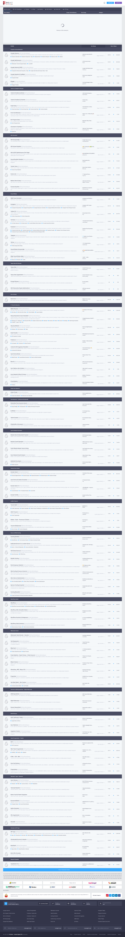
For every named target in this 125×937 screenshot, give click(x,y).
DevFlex (84, 342)
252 (61, 878)
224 (8, 878)
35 (44, 873)
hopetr (83, 708)
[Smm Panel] (92, 883)
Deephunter (84, 363)
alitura (83, 684)
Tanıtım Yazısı (14, 166)
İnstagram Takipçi (101, 910)
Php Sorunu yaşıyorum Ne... (88, 742)
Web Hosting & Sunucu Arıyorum (19, 571)
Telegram (13, 235)
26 (32, 873)
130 (70, 875)
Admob (61, 56)
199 (80, 876)
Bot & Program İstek (16, 123)
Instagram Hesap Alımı (27, 207)
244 (46, 878)
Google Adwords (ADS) (16, 67)
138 (85, 875)
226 (12, 878)
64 (85, 873)
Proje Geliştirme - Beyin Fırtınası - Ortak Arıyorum (23, 655)
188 (59, 876)
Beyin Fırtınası (26, 651)
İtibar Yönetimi (28, 343)
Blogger (13, 81)
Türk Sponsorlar (22, 406)
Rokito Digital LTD (18, 934)
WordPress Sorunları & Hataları (18, 606)
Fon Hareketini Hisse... (87, 417)
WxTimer (84, 258)
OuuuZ (83, 283)
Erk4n (83, 496)
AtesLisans (84, 383)
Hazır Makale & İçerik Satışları (18, 455)
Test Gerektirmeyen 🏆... (87, 347)
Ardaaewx (84, 199)
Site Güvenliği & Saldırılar (17, 581)
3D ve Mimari (66, 508)
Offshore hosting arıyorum (87, 572)
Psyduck (84, 619)
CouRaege (84, 847)
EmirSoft (84, 206)
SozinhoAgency (85, 129)
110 (35, 875)
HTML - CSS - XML (15, 756)
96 (10, 875)
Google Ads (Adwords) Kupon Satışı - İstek (39, 70)
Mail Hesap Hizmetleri (73, 320)
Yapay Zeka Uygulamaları (17, 274)
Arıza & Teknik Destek (24, 804)
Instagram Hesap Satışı (16, 207)
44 (57, 873)
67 (89, 873)
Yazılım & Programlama (31, 910)
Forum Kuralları (102, 934)
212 (104, 876)
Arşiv (71, 934)
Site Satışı (14, 312)
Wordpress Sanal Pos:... (87, 603)
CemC (83, 789)
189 (61, 876)
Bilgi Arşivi (13, 648)
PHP (12, 742)
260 (77, 878)
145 (98, 875)
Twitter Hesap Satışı (16, 216)
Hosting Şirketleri (15, 536)
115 (44, 875)
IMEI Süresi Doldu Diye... (87, 694)
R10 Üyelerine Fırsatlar (16, 336)
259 (75, 878)
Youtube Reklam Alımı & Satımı (35, 223)
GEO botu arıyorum (86, 288)
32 (40, 873)
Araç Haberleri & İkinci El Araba (18, 374)
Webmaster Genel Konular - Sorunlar (20, 635)
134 (78, 875)
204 (89, 876)
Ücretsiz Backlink (15, 186)
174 (33, 876)
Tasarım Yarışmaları (25, 508)
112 (38, 875)
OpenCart (14, 131)
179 (42, 876)
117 (47, 875)
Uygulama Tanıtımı (15, 731)
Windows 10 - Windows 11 (17, 320)
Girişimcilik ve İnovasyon (17, 424)
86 (115, 873)
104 (24, 875)
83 (111, 873)
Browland (84, 412)
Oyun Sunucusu (15, 554)
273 (102, 878)
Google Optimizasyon (16, 60)
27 (33, 873)
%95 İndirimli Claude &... (87, 93)
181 (46, 876)
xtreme (83, 594)
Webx (83, 796)
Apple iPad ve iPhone (16, 720)
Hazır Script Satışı (30, 918)
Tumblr (23, 259)
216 (112, 876)
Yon (83, 356)
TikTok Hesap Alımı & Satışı (17, 245)
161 (10, 876)
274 (103, 878)
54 (71, 873)
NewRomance (85, 349)
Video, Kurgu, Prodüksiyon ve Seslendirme (39, 508)
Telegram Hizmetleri (102, 913)
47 (61, 873)
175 (35, 876)
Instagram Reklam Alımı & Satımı (54, 207)
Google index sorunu (86, 139)
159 (6, 876)
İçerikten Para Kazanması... (87, 228)
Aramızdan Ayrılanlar (62, 835)
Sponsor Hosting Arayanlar (17, 585)
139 (87, 875)
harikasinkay (84, 269)
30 (37, 873)
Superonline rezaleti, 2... (87, 707)
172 (30, 876)
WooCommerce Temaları (17, 626)
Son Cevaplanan (18, 9)
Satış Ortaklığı (14, 406)
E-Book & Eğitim (31, 312)
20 (24, 873)
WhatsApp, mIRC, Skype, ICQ (18, 669)
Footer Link (13, 174)
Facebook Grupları (50, 230)
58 (76, 873)
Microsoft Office (27, 320)
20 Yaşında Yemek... (86, 479)
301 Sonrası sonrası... (86, 61)
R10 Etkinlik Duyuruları (47, 835)
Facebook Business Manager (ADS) (37, 231)
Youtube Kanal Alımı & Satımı (48, 223)
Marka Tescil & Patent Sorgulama (19, 794)
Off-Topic (66, 9)
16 (18, 873)
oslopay (84, 319)
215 (110, 876)
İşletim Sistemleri (15, 808)
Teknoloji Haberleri (15, 787)
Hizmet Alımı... (85, 99)
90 (121, 873)
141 (91, 875)
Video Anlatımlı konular (16, 651)
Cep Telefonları (14, 725)
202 (85, 876)
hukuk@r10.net (87, 928)
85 (114, 873)
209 (99, 876)
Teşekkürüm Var (15, 863)
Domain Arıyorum (44, 475)
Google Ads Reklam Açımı (87, 68)
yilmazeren (84, 154)
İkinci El (12, 361)
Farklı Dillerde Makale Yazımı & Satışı (20, 448)
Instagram (13, 204)
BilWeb (83, 122)
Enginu (83, 55)
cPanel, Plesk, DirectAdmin (29, 581)
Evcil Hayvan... (85, 519)
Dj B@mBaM (84, 841)
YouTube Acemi (24, 223)
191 (65, 876)
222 (4, 878)
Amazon (13, 384)
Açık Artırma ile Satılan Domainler (19, 479)
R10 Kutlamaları (38, 835)
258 (73, 878)
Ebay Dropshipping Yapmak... (88, 382)
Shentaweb (84, 94)
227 (13, 878)
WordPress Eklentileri (40, 606)
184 (52, 876)
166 (19, 876)
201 (84, 876)
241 (40, 878)
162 (11, 876)
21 (25, 873)
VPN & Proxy (22, 554)
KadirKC (84, 369)
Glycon (83, 229)
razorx (83, 474)
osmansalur (84, 702)
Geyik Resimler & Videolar (24, 848)
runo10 (83, 587)
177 (39, 876)
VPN (22, 322)
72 (96, 873)
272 (100, 878)
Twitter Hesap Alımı (26, 216)
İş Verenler (20, 343)
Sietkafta (84, 514)
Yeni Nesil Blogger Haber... (87, 82)
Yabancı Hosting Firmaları (35, 540)
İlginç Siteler (14, 848)
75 (100, 873)
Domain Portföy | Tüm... (87, 495)
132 (74, 875)
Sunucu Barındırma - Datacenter (31, 547)
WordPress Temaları (30, 606)
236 (31, 878)
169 (25, 876)
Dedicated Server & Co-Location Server (20, 543)
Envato (60, 320)
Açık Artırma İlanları (15, 354)
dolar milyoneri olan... (86, 832)
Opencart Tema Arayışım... (87, 128)
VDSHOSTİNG (85, 559)
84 (112, 873)
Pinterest (19, 259)
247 (52, 878)
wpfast (83, 758)
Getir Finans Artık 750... (87, 404)
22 (26, 873)
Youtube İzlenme (101, 916)
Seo (32, 882)
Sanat (55, 835)
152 (111, 875)
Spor (13, 835)
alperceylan (84, 443)
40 (51, 873)
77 (102, 873)
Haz (83, 834)
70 (93, 873)
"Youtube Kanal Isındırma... (87, 220)
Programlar (13, 676)
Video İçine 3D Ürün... (86, 180)
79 (105, 873)
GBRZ (83, 744)
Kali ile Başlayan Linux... (87, 808)
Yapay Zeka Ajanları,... (86, 788)
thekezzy (84, 69)
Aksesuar (14, 329)
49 (64, 873)
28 (34, 873)
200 (82, 876)
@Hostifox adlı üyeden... (87, 592)
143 (95, 875)
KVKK (84, 934)
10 (11, 873)
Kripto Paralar (14, 392)
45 (58, 873)
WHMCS (13, 752)
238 (35, 878)
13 (14, 873)
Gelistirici (84, 657)
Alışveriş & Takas (77, 910)
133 (76, 875)
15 (17, 873)
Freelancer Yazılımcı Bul (31, 913)
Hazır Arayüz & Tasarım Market (56, 508)
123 (58, 875)
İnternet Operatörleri (16, 707)
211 (103, 876)
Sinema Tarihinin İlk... (86, 853)
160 (8, 876)
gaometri (84, 83)
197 (76, 876)
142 (93, 875)
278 (111, 878)
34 (43, 873)
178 (41, 876)
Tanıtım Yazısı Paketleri (16, 169)
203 (87, 876)
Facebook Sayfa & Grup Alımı (104, 921)
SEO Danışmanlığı (15, 139)
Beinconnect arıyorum (86, 700)
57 (75, 873)
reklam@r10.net (27, 928)
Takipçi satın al (72, 882)
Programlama (14, 769)
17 (20, 873)
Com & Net (33, 490)
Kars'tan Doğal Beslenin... (87, 326)
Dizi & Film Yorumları (16, 853)
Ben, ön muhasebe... (86, 815)
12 (13, 873)
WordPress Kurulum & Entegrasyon (19, 617)
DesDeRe (84, 376)
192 (67, 876)
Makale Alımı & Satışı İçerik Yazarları (19, 435)
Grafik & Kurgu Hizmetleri (56, 918)
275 (105, 878)
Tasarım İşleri (14, 505)
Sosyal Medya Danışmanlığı (17, 249)
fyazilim (83, 161)
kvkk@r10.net (58, 928)
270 (96, 878)
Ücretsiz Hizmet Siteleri (16, 685)
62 (82, 873)
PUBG (18, 783)
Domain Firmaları (53, 475)
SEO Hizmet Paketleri (16, 146)
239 (37, 878)
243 (44, 878)
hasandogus (84, 222)
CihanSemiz (84, 488)
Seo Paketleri (6, 890)
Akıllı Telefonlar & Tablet (17, 717)
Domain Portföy (14, 495)
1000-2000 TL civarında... (87, 368)
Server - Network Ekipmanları (18, 547)
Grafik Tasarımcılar (15, 508)
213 (106, 876)
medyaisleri (84, 456)
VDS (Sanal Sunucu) (16, 550)
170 (26, 876)
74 (98, 873)
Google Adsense (15, 53)
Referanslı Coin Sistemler (27, 395)
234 (27, 878)
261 (79, 878)
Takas (26, 329)
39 (50, 873)
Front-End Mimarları (16, 112)
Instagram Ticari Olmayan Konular (69, 207)
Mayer (83, 546)
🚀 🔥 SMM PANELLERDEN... (88, 250)
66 (88, 873)
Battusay (84, 168)
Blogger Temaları (15, 84)
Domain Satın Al (15, 485)
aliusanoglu (84, 719)
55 (72, 873)
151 (109, 875)
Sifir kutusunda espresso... (87, 361)
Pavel (83, 62)
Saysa (83, 695)
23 (27, 873)
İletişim (119, 934)
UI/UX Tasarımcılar (15, 515)
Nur (83, 214)
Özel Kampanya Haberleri (17, 565)
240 (38, 878)
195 (72, 876)
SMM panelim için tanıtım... (87, 441)
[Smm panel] (12, 887)
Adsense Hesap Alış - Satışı (27, 56)
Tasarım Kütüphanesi (16, 525)
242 (42, 878)
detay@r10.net (117, 928)
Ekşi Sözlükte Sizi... (86, 160)
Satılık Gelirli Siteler (31, 921)
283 (120, 878)
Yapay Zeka (13, 267)
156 (119, 875)
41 (52, 873)
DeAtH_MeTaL (85, 276)
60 (79, 873)
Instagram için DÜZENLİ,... (87, 198)
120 (52, 875)
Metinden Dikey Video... (87, 120)
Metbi (83, 115)
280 (115, 878)
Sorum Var (58, 9)
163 (13, 876)
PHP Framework (15, 745)
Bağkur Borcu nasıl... (86, 298)
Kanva (56, 320)
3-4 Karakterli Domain (24, 490)
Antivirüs (51, 320)
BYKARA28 (84, 643)
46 (59, 873)
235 (29, 878)
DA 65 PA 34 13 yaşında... (87, 187)
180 (44, 876)
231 (21, 878)
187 (57, 876)
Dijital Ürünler (14, 357)
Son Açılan (8, 9)
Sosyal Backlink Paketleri (17, 159)
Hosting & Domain (54, 916)
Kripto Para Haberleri (16, 395)
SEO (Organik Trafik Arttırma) (9, 913)
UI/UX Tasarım (14, 512)
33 (41, 873)
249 (56, 878)
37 (47, 873)
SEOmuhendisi (85, 189)
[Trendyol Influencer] (112, 883)
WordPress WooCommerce (17, 623)
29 (36, 873)
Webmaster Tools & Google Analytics (19, 63)
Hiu (83, 481)
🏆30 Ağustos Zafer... (86, 565)
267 (90, 878)
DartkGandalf (85, 854)
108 (31, 875)
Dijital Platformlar (15, 700)
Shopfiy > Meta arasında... (87, 340)
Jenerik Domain (15, 490)
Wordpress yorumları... (87, 610)
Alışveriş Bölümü (15, 325)
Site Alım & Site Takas (22, 312)
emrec (83, 816)
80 (107, 873)
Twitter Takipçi (101, 918)
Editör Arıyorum (15, 464)
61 (81, 873)
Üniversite (18, 835)
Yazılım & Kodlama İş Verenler (18, 99)
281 (117, 878)
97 (12, 875)
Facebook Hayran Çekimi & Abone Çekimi (20, 231)
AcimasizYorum (85, 782)
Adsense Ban (37, 56)
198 (78, 876)
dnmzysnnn (84, 108)
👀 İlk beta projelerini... (87, 649)
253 (63, 878)
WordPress (13, 603)
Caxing (83, 803)
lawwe (83, 419)
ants (83, 311)
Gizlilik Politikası (77, 934)
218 (115, 876)
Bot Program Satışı (15, 119)
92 (5, 875)
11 (12, 873)
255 (67, 878)
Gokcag (84, 650)
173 (32, 876)
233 (25, 878)
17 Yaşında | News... (86, 174)
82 (109, 873)
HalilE (83, 76)
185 (54, 876)
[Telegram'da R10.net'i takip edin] (113, 895)
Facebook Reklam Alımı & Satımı (39, 230)
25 (30, 873)
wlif (104, 904)
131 (72, 875)
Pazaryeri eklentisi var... (87, 624)
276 (107, 878)
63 (83, 873)
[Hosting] (32, 887)
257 (71, 878)
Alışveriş (41, 9)
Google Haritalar (15, 77)
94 (8, 875)
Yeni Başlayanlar (15, 641)
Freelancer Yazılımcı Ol (31, 916)
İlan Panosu (49, 9)
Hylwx (83, 328)
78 (104, 873)
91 (3, 875)
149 (106, 875)
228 (15, 878)
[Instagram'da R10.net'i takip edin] (107, 895)
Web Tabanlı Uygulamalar (17, 749)
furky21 (83, 425)
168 (23, 876)
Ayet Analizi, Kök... (86, 683)
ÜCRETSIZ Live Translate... (87, 676)
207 (95, 876)
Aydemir (84, 521)
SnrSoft (84, 101)
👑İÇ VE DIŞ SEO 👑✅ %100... (88, 146)
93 (6, 875)
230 (19, 878)
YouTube (13, 219)
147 (102, 875)
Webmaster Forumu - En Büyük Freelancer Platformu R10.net (8, 3)
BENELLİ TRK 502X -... (86, 375)
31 (38, 873)
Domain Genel (14, 472)
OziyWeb (84, 625)
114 (42, 875)
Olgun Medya (85, 671)
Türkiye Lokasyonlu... (86, 551)
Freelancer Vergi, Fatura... (87, 662)
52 (68, 873)
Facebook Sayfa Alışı (26, 230)
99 (15, 875)
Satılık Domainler (54, 913)
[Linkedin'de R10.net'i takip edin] (116, 895)
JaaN (83, 726)
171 (28, 876)
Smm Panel (52, 882)
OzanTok (84, 394)
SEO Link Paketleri (6, 916)
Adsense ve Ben (54, 56)
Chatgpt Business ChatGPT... (88, 318)
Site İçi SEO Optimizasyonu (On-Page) (20, 152)
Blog (34, 9)
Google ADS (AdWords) (8, 921)
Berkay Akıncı (85, 539)
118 (49, 875)
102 (20, 875)
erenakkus (84, 636)
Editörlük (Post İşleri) (16, 461)
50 (65, 873)
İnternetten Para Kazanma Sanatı (19, 403)
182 (48, 876)
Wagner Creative (85, 182)
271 (98, 878)
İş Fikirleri (13, 410)
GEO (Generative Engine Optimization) (20, 288)
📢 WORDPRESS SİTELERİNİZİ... (88, 153)
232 (23, 878)
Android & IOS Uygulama (79, 916)
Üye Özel (24, 835)
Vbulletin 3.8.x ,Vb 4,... (87, 749)
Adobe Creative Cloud (37, 320)
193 (68, 876)
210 (101, 876)
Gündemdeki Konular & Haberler (18, 839)
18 (21, 873)
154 (115, 875)
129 (69, 875)
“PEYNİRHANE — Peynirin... (88, 487)
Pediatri (84, 335)
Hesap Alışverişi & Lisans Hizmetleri (19, 315)
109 (33, 875)
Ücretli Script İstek (24, 109)
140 (89, 875)
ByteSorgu (84, 677)
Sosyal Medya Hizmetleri (24, 357)
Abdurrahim (84, 449)
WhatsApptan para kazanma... (88, 333)
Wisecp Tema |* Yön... (86, 354)
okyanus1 (84, 664)
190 (63, 876)
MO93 (83, 507)
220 (119, 876)
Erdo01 (83, 764)
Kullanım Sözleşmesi (111, 934)
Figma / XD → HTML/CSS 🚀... (88, 113)
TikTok (12, 242)
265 (87, 878)
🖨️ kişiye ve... (85, 505)
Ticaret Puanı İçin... (86, 642)
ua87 (83, 251)
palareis (84, 771)
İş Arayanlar (14, 343)
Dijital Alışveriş (14, 308)
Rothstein (84, 865)
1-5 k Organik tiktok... (86, 243)
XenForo (19, 752)
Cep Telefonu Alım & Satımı (17, 368)
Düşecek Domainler (35, 475)
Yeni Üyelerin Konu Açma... (87, 448)
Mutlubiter (84, 405)
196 (74, 876)
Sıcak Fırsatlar (14, 332)
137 (83, 875)
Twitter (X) (13, 211)
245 (48, 878)
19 (22, 873)
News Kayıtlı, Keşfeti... (87, 167)
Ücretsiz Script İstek (34, 109)
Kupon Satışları (39, 312)
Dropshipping (14, 381)
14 (16, 873)
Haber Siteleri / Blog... (86, 455)
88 (118, 873)
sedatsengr (84, 244)
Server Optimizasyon (40, 581)
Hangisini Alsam (15, 804)
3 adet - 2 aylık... (85, 257)
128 (67, 875)
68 (90, 873)
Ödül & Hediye (30, 835)
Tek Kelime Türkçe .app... (87, 473)
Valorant (13, 783)
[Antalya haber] (12, 883)
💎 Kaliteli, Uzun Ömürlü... (87, 236)
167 (21, 876)
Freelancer (13, 339)
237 (33, 878)
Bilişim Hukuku (14, 662)
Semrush (45, 320)
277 (109, 878)
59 (78, 873)
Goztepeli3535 (85, 141)
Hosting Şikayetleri (15, 592)
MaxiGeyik (13, 845)
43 (55, 873)
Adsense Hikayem (45, 56)
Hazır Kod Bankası (15, 763)
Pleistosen (84, 436)
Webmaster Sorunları (55, 910)
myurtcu (84, 175)
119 (51, 875)
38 (48, 873)
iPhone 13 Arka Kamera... (87, 718)
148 (104, 875)
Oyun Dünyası (14, 780)
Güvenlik (13, 821)
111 (37, 875)
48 (62, 873)
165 (17, 876)
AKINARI (84, 751)
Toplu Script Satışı (15, 109)
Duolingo (66, 320)
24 (29, 873)
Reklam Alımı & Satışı (16, 180)
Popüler (27, 9)
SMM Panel (76, 918)
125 (61, 875)
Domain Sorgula (26, 475)
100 (17, 875)
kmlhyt (83, 528)
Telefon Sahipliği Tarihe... (87, 725)
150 (108, 875)
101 (18, 875)
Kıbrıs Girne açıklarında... (87, 839)
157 (121, 875)
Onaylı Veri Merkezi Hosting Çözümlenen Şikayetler (22, 595)
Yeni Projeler (25, 685)
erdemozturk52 (85, 573)
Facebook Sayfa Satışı (16, 230)
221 (121, 876)
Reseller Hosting (15, 558)
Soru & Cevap (14, 529)
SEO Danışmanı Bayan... (87, 435)
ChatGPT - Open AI (16, 322)
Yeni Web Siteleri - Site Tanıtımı (18, 682)
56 (74, 873)
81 (108, 873)
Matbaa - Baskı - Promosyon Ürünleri (20, 519)
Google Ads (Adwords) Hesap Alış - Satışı (20, 70)
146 (100, 875)
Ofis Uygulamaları (15, 815)
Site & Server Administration (18, 578)
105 (26, 875)
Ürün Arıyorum (20, 329)
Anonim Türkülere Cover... (87, 274)
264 (85, 878)
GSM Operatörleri (15, 694)
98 (13, 875)
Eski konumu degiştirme (87, 75)
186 (56, 876)
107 (30, 875)
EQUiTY (84, 148)
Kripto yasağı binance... (87, 393)
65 (86, 873)
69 (92, 873)
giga (83, 809)
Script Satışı (14, 105)
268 (92, 878)
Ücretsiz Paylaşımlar (23, 529)
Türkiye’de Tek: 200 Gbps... (87, 544)
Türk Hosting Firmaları (23, 540)
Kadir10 (83, 463)
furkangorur (84, 237)
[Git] (103, 55)
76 (101, 873)
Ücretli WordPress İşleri (51, 606)
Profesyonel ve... (85, 512)
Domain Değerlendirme (16, 475)
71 (94, 873)
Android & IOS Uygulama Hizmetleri (19, 347)
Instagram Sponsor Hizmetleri (40, 207)
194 (70, 876)
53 (69, 873)
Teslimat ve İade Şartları (92, 934)
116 (45, 875)
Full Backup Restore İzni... (87, 558)
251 (60, 878)
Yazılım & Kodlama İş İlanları (17, 93)
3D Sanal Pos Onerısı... (86, 763)
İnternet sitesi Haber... (87, 462)
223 (6, 878)
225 (10, 878)
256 (69, 878)
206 (93, 876)
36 (45, 873)
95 (9, 875)
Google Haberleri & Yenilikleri (18, 74)
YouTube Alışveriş (15, 223)
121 (54, 875)
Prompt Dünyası (15, 281)
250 (58, 878)
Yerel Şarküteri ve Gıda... (87, 106)
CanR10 (83, 289)
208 (97, 876)
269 (94, 878)
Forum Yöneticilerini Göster (64, 869)
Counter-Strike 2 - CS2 (26, 783)
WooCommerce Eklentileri (28, 626)
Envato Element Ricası (86, 526)
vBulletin (24, 752)
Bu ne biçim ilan (85, 846)
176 (37, 876)
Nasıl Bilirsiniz (14, 540)
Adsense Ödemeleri (16, 56)
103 (22, 875)
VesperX (84, 580)
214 (108, 876)
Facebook (13, 226)
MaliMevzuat (85, 300)
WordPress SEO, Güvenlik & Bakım (19, 610)
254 (65, 878)
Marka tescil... (85, 794)
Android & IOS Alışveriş (16, 350)
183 (50, 876)
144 (96, 875)
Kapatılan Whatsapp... (86, 669)
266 (89, 878)
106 (28, 875)
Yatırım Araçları (14, 417)
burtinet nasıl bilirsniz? (86, 537)
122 (56, 875)
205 (91, 876)
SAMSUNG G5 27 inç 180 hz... (88, 801)
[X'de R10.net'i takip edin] (110, 895)
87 (116, 873)
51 (66, 873)
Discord (13, 259)
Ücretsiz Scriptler (43, 109)
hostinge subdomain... (86, 635)
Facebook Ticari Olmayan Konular (63, 230)
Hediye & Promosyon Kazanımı (33, 406)
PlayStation (35, 783)
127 (65, 875)
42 (54, 873)
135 (80, 875)
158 (4, 876)
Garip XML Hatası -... (86, 756)
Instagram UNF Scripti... (87, 205)
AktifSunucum (85, 566)
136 (82, 875)
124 (60, 875)
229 (17, 878)
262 (81, 878)
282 (119, 878)
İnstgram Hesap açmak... (87, 770)
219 (117, 876)
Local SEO (30, 63)
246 (50, 878)
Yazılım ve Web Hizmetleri (36, 357)
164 (15, 876)
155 (117, 875)
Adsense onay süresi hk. (87, 54)
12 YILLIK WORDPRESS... (87, 617)
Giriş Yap (110, 2)
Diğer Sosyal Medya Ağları (17, 256)
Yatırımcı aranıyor (85, 424)
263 (83, 878)
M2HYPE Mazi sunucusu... (87, 781)
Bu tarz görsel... (85, 281)
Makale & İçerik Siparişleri (17, 441)
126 (63, 875)
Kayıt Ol (118, 2)
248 (54, 878)
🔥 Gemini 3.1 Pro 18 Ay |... (87, 309)
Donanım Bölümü (15, 800)
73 (97, 873)
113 (40, 875)
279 (113, 878)
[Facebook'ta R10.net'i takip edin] (119, 895)
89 (119, 873)
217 (113, 876)
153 (113, 875)
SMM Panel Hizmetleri (16, 198)
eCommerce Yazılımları (16, 126)
